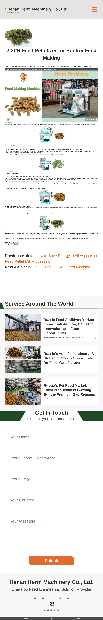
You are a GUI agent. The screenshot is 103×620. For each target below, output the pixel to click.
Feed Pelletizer (11, 65)
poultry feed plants (41, 234)
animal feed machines (10, 234)
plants (36, 234)
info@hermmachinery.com (13, 243)
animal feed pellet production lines (51, 234)
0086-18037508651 (16, 244)
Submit (51, 560)
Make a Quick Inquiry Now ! (9, 122)
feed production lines (27, 234)
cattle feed (33, 234)
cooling (60, 66)
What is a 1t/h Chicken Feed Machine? (60, 267)
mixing (27, 124)
